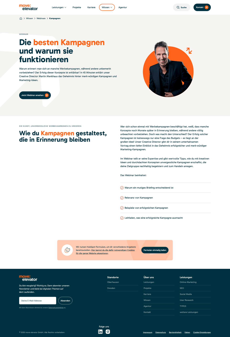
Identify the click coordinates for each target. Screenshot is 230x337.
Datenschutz (160, 332)
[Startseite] (20, 18)
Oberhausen (113, 282)
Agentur (122, 7)
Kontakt (199, 7)
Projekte (77, 7)
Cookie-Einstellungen (202, 332)
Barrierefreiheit (175, 332)
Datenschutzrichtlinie (55, 308)
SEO (182, 288)
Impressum (147, 332)
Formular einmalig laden (155, 250)
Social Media (186, 294)
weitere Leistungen (189, 312)
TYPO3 (183, 306)
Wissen (105, 7)
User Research (186, 300)
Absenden (65, 300)
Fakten (187, 332)
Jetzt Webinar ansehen (32, 95)
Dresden (111, 288)
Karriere (91, 7)
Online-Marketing (188, 282)
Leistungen (57, 7)
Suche (184, 7)
